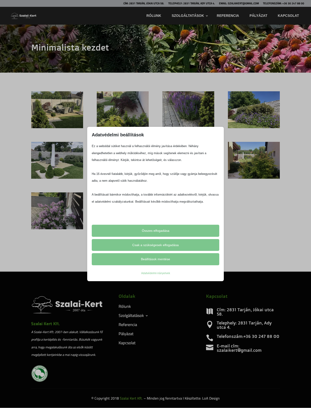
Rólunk (153, 16)
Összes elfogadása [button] (155, 230)
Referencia (228, 16)
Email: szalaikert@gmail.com (239, 4)
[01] (57, 126)
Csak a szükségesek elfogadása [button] (155, 245)
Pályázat (258, 16)
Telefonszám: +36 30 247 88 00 (283, 4)
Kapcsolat (288, 16)
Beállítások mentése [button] (155, 259)
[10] (57, 227)
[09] (254, 177)
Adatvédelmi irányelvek (155, 273)
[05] (254, 126)
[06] (57, 177)
